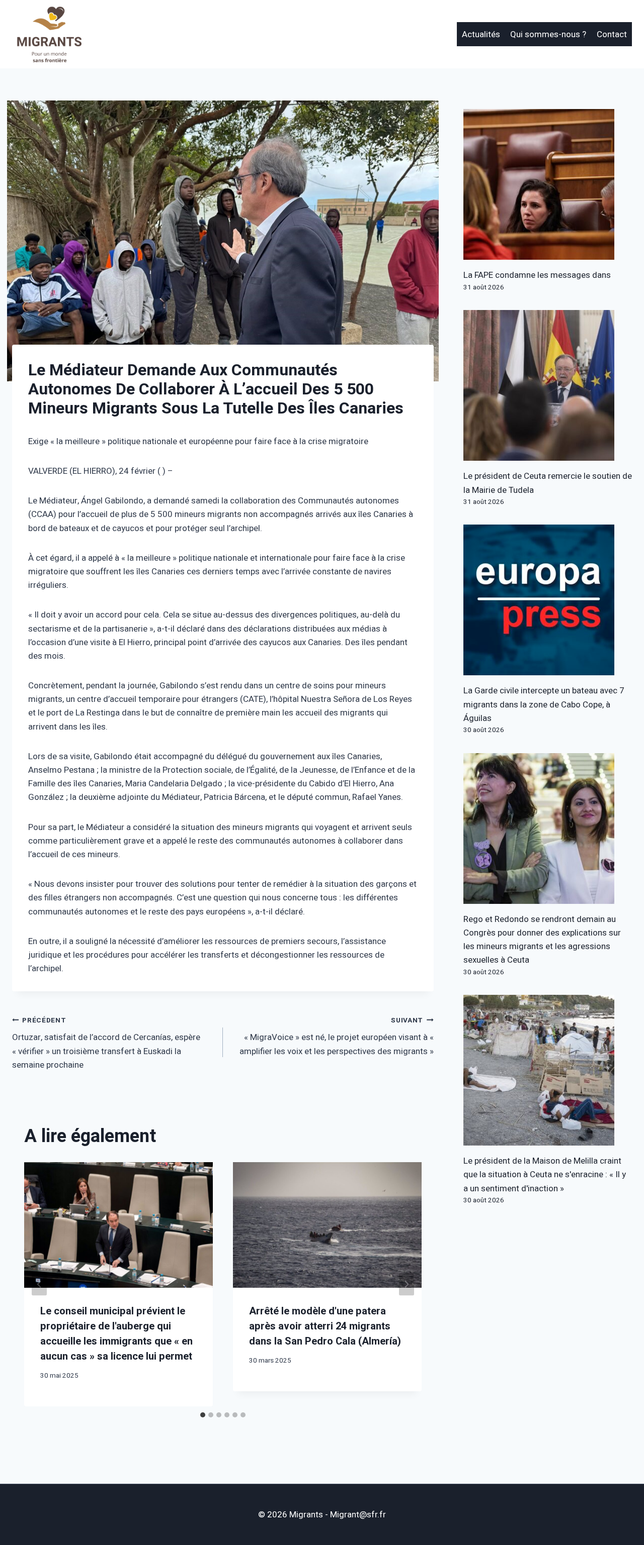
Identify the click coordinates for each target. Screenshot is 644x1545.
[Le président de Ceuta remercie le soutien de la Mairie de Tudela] (547, 385)
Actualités (481, 34)
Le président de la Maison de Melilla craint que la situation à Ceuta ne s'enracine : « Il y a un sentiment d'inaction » (544, 1174)
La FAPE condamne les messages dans (537, 275)
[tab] (202, 1414)
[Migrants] (50, 34)
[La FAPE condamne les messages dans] (547, 184)
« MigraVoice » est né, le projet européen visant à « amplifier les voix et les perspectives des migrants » (336, 1036)
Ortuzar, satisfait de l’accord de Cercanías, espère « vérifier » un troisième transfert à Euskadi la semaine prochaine (106, 1043)
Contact (612, 34)
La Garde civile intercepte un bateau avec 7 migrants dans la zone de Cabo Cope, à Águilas (543, 704)
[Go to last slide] (39, 1284)
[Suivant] (406, 1284)
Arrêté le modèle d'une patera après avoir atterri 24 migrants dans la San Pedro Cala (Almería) (325, 1326)
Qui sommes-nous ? (548, 34)
